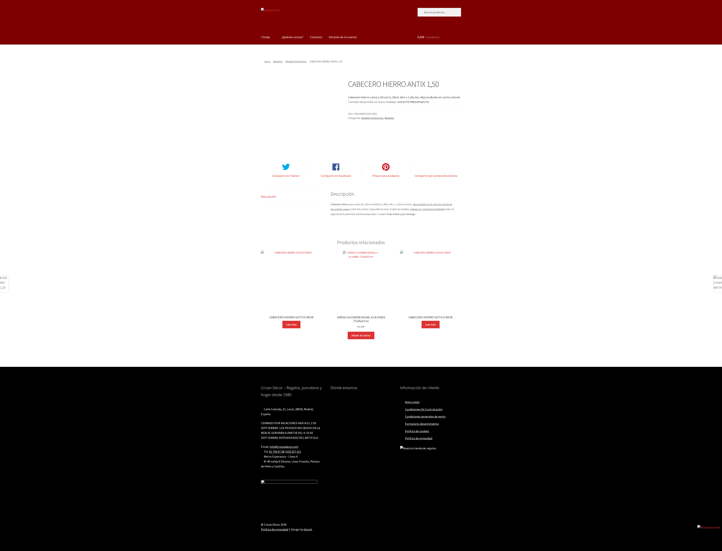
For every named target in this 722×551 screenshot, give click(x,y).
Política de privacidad (418, 438)
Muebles (278, 61)
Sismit (308, 529)
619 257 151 (293, 451)
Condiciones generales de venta (425, 416)
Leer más (291, 324)
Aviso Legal (412, 402)
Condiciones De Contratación (423, 409)
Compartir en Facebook (336, 176)
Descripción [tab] (268, 196)
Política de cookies (417, 431)
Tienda (265, 37)
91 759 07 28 (276, 451)
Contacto (316, 37)
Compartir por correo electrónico (435, 176)
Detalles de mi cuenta (343, 37)
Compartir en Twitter (286, 176)
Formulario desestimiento (422, 424)
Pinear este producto (385, 176)
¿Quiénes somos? (292, 37)
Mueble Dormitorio (296, 61)
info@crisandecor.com (284, 447)
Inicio (267, 61)
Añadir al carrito (361, 335)
